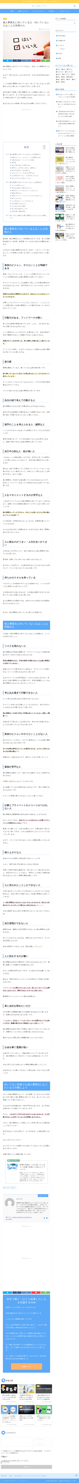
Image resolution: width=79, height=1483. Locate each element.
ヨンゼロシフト (39, 6)
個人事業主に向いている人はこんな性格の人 (25, 154)
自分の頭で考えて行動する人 (21, 165)
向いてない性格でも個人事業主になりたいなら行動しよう (28, 217)
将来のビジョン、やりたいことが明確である (26, 157)
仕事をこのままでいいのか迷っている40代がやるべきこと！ (67, 104)
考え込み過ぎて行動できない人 (22, 188)
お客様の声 (61, 40)
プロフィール (64, 11)
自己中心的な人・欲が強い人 (21, 170)
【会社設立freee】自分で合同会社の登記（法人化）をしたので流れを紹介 (66, 114)
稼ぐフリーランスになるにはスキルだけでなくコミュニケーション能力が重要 (66, 133)
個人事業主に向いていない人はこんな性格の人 (26, 182)
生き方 (60, 53)
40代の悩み (62, 35)
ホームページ (66, 74)
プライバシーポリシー (10, 1480)
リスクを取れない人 (18, 185)
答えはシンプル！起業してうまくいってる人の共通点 (66, 96)
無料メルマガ (23, 11)
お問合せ (52, 11)
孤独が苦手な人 (17, 193)
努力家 (14, 162)
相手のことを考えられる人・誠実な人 (24, 168)
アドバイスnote (38, 11)
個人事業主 (7, 1187)
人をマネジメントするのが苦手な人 (23, 173)
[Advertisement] (26, 124)
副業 (58, 79)
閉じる (44, 147)
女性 (64, 79)
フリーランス (69, 71)
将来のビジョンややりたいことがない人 (25, 190)
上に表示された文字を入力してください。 (15, 1461)
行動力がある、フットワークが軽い (23, 160)
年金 (69, 79)
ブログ (62, 49)
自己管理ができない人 (19, 203)
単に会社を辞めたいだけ (20, 208)
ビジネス (61, 45)
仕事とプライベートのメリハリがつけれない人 (27, 195)
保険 (64, 76)
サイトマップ (22, 1480)
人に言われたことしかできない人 (22, 201)
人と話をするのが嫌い (19, 206)
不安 (74, 74)
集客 (64, 82)
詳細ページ (26, 1366)
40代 (58, 69)
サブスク (70, 69)
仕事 (58, 76)
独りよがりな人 (17, 198)
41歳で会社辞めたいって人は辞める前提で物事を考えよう (67, 124)
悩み (74, 79)
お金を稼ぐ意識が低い (19, 211)
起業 (12, 11)
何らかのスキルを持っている (21, 178)
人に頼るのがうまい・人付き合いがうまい (25, 175)
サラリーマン (60, 71)
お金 (64, 69)
